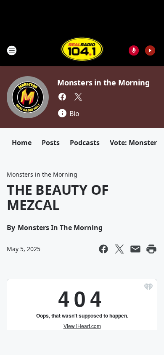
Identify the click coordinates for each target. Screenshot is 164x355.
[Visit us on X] (78, 97)
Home (22, 142)
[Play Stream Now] (150, 50)
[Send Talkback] (134, 50)
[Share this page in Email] (135, 249)
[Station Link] (82, 50)
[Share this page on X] (119, 249)
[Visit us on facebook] (62, 97)
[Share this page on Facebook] (103, 249)
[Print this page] (151, 249)
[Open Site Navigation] (12, 50)
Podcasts (85, 142)
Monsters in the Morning (103, 82)
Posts (51, 142)
